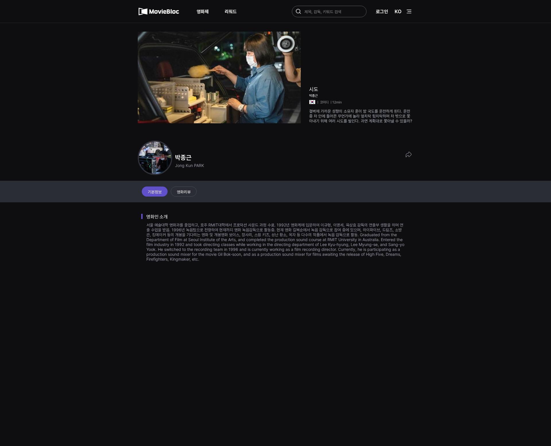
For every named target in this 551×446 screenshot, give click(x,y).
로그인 (382, 11)
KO (398, 11)
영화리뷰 (184, 191)
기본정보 (155, 191)
